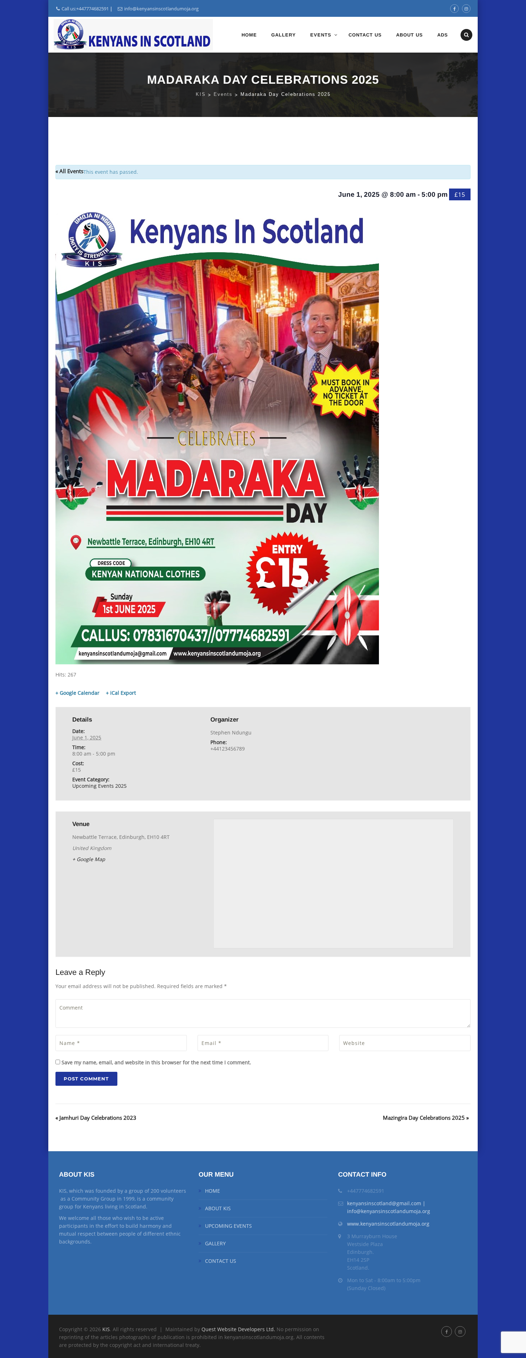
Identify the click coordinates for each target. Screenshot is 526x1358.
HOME (212, 1190)
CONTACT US (220, 1260)
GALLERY (215, 1243)
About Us (409, 35)
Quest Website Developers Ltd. (239, 1329)
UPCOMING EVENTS (228, 1225)
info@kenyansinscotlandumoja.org (161, 8)
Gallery (283, 35)
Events (320, 35)
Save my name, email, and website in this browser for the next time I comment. (156, 1062)
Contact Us (365, 35)
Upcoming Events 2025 (99, 785)
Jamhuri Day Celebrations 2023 (95, 1117)
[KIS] (133, 35)
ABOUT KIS (218, 1208)
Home (249, 35)
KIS (106, 1329)
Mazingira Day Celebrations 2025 (426, 1117)
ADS (442, 35)
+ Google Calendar (77, 693)
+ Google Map (88, 859)
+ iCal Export (121, 693)
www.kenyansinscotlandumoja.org (388, 1223)
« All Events (69, 171)
